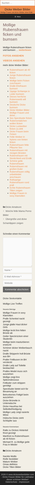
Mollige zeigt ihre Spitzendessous (11, 378)
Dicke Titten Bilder (12, 467)
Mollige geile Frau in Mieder (16, 443)
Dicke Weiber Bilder (17, 9)
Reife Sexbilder (10, 459)
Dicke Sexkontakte (12, 298)
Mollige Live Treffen (12, 303)
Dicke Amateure (13, 207)
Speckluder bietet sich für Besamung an (15, 390)
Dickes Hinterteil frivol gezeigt (15, 431)
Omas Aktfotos (10, 464)
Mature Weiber (10, 461)
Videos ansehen (14, 60)
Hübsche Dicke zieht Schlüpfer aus (13, 419)
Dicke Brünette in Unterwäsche (11, 401)
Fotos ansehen (13, 55)
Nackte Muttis (10, 456)
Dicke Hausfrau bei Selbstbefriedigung (12, 407)
